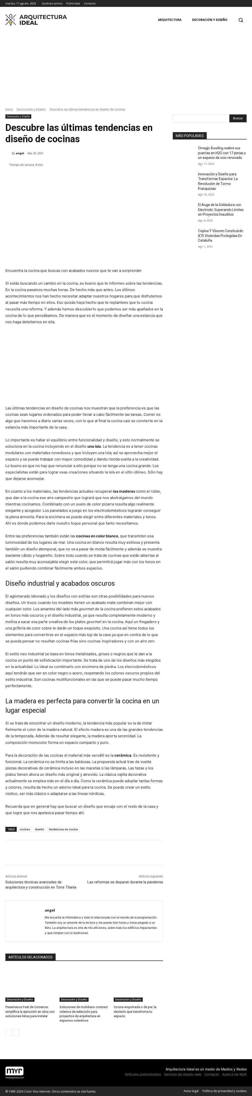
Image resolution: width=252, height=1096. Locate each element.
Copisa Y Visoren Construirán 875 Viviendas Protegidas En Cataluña (220, 235)
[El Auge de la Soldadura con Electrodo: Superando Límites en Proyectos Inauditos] (184, 210)
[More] (153, 177)
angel (20, 153)
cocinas (25, 829)
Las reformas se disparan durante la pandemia (125, 882)
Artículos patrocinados (143, 1074)
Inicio (9, 109)
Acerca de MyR (234, 1074)
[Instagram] (237, 3)
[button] (241, 20)
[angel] (8, 153)
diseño (39, 829)
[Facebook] (230, 3)
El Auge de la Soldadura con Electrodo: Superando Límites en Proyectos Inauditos (221, 209)
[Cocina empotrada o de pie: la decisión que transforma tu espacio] (138, 984)
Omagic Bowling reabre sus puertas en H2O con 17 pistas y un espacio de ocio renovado (222, 153)
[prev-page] (8, 1032)
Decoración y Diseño (31, 109)
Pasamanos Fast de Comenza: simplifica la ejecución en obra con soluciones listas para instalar (30, 1011)
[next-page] (16, 1032)
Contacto (211, 1074)
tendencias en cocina (63, 829)
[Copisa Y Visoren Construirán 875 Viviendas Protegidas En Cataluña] (184, 236)
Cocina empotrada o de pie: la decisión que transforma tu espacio (135, 1011)
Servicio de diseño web (182, 1074)
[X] (244, 3)
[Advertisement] (126, 65)
